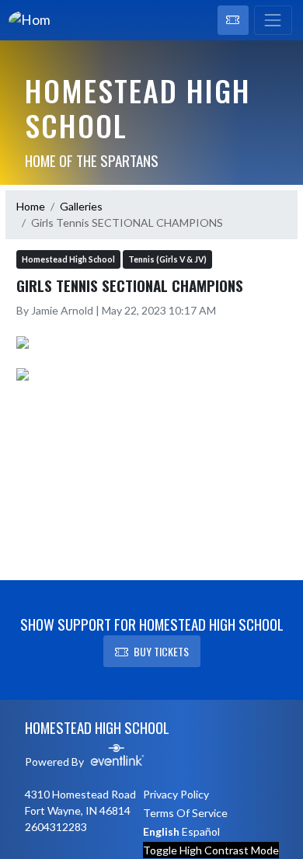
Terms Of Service (185, 812)
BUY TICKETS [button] (161, 651)
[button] (233, 20)
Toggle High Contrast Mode (211, 850)
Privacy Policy (176, 794)
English (161, 831)
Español (201, 831)
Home (30, 206)
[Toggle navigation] (273, 20)
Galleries (81, 206)
